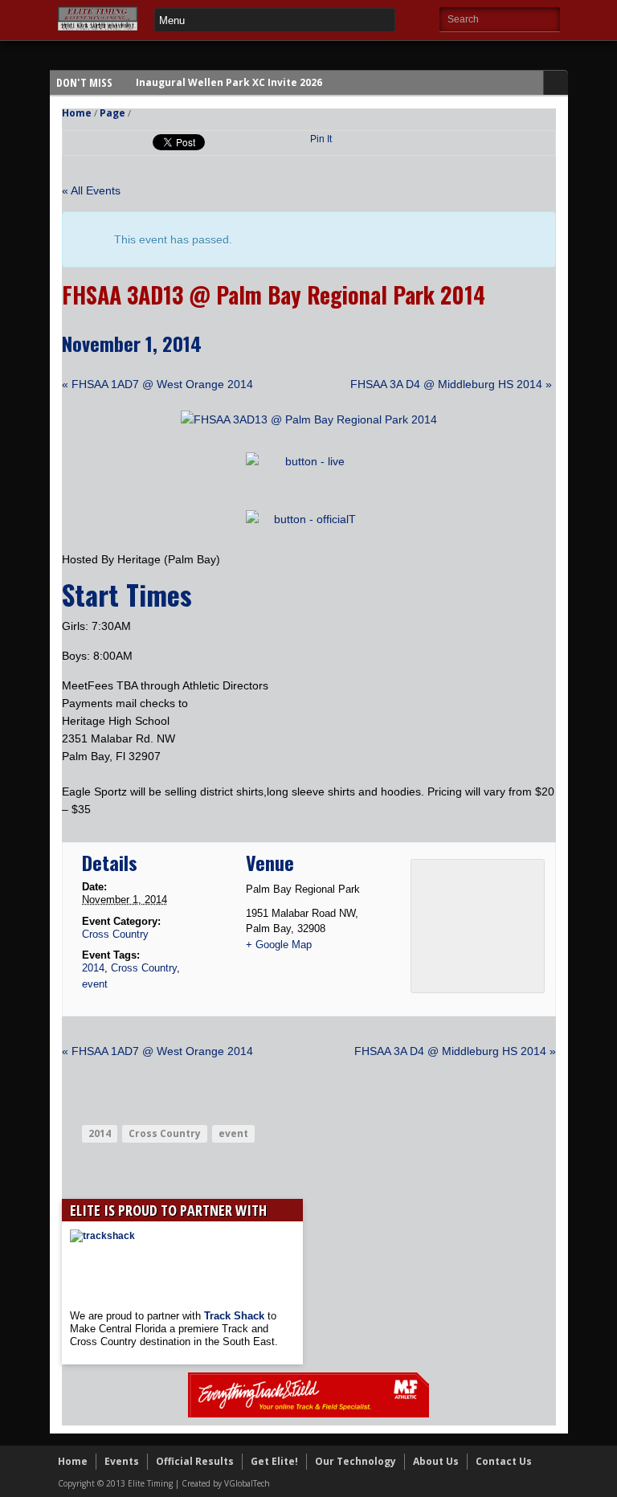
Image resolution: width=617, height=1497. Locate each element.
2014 (93, 968)
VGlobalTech (247, 1483)
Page (112, 113)
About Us (436, 1461)
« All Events (91, 190)
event (95, 984)
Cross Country (115, 934)
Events (121, 1461)
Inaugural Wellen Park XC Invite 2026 (229, 82)
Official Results (195, 1461)
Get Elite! (274, 1461)
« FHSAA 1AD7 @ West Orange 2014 (157, 384)
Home (77, 113)
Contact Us (504, 1461)
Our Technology (355, 1461)
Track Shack (236, 1316)
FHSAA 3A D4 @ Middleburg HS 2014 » (451, 384)
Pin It (321, 139)
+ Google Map (279, 945)
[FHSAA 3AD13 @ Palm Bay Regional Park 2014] (309, 419)
